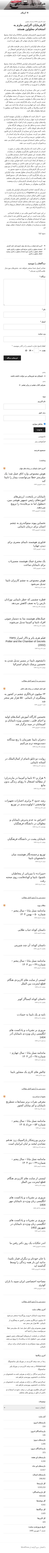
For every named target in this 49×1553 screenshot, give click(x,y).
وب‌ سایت (41, 334)
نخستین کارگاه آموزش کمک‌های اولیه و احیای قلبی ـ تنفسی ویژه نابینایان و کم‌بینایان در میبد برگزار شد (25, 720)
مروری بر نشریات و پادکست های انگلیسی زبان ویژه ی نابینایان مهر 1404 (27, 1201)
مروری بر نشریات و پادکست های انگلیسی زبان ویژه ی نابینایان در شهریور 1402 (27, 1224)
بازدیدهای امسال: (38, 1475)
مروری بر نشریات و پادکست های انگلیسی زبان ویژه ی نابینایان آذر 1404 (27, 1034)
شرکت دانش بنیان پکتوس (30, 3)
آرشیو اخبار (18, 246)
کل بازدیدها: (40, 1483)
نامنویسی (41, 436)
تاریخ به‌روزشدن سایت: (36, 1527)
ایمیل (42, 322)
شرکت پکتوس (29, 21)
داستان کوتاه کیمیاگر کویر (31, 998)
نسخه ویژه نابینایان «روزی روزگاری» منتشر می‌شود (26, 1315)
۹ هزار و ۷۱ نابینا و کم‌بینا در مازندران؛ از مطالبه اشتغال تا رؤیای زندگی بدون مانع (24, 781)
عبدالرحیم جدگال (39, 1382)
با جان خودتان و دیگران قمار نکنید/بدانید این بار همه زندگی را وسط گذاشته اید (26, 1262)
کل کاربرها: (41, 1518)
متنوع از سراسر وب (38, 1096)
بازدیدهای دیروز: (39, 1440)
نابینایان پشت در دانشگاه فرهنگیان (26, 838)
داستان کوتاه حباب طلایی (31, 929)
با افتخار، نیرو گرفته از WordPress (33, 1547)
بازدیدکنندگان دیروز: (37, 1449)
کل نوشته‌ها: (40, 1501)
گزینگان (23, 13)
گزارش (8, 246)
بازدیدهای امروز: (39, 1423)
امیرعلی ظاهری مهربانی (36, 1390)
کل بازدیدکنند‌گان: (38, 1492)
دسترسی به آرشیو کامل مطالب (33, 681)
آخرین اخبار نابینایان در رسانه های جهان (31, 246)
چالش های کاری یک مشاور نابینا (27, 1071)
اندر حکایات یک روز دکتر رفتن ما (27, 1242)
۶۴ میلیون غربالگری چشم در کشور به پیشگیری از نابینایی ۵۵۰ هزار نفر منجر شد (24, 698)
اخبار (12, 246)
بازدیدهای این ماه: (38, 1466)
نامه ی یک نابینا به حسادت (31, 1014)
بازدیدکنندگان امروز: (37, 1431)
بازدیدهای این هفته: (38, 1457)
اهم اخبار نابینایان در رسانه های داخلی (32, 689)
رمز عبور (42, 413)
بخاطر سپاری (37, 424)
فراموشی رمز (40, 441)
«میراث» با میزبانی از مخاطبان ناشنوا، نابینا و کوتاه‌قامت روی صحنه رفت (25, 877)
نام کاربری (41, 401)
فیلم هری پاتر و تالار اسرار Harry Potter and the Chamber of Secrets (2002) (25, 641)
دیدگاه (42, 277)
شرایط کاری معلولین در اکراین (19, 249)
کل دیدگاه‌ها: (40, 1509)
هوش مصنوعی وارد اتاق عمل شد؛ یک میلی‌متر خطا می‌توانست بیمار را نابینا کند (24, 477)
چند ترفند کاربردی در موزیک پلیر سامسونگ (24, 1361)
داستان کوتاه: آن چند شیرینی (29, 945)
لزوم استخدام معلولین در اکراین (19, 251)
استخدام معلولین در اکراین (35, 249)
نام (43, 309)
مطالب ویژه (41, 905)
